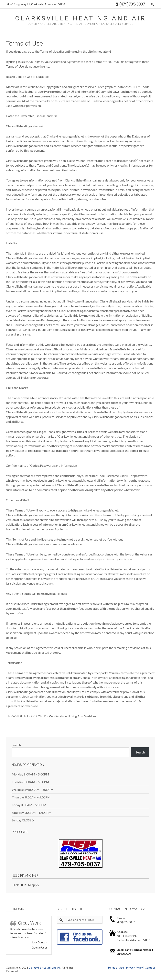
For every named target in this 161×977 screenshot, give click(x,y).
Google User (39, 947)
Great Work (29, 923)
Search (16, 745)
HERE (23, 885)
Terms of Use (115, 967)
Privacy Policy (134, 967)
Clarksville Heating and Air (80, 18)
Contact (150, 967)
